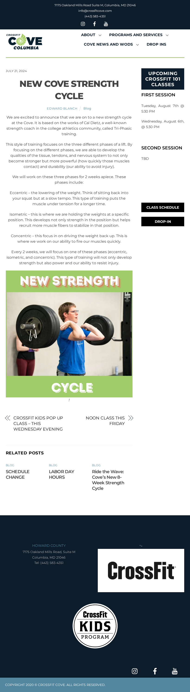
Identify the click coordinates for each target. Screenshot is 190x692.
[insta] (83, 23)
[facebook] (94, 23)
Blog (87, 108)
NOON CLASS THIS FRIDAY (105, 420)
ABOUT (88, 35)
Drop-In (163, 221)
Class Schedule (162, 207)
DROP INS (156, 44)
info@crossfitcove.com (95, 11)
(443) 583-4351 (95, 16)
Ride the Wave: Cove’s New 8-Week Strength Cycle (108, 480)
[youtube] (106, 23)
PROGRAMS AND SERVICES (135, 35)
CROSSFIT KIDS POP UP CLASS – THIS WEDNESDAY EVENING (38, 423)
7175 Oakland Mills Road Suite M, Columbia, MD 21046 (95, 5)
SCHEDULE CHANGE (18, 474)
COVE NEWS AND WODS (108, 44)
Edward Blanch (62, 108)
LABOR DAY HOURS (61, 474)
